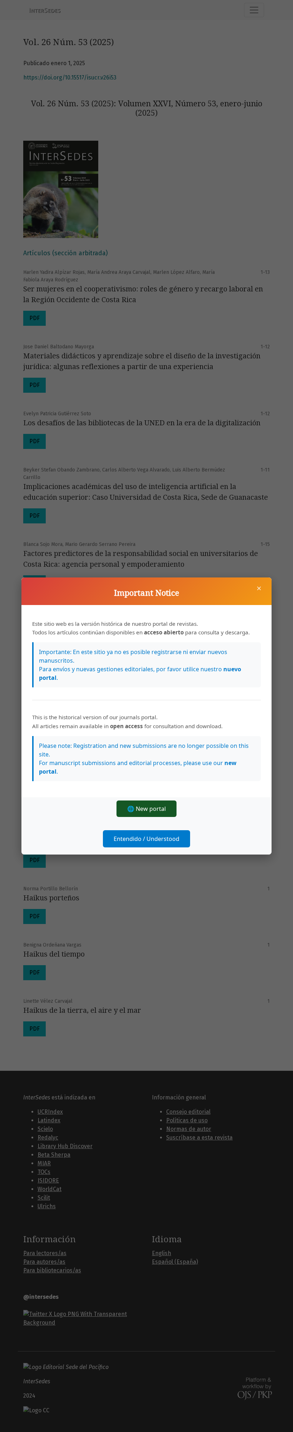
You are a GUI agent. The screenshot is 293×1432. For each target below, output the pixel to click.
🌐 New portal (146, 809)
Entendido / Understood (146, 839)
